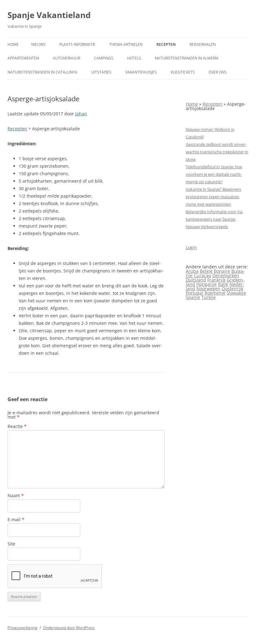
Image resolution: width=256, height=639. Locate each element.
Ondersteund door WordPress (69, 627)
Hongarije (206, 284)
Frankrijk (216, 280)
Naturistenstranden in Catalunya (42, 72)
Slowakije (236, 293)
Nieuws (38, 44)
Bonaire (222, 271)
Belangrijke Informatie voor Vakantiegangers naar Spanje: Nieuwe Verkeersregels (214, 219)
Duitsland (196, 280)
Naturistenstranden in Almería (187, 58)
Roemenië (214, 293)
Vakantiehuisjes (141, 72)
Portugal (194, 293)
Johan (81, 114)
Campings (103, 58)
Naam (15, 495)
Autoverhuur (66, 58)
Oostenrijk (232, 288)
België (206, 271)
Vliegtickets (182, 72)
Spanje (193, 297)
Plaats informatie (77, 44)
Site (11, 544)
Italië (223, 284)
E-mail (15, 519)
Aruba (192, 271)
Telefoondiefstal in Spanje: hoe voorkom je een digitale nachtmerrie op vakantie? (214, 174)
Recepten (166, 44)
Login (191, 247)
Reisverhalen (203, 44)
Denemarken (225, 275)
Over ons (218, 72)
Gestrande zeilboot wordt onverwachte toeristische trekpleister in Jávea (217, 152)
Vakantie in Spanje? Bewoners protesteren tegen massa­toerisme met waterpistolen (213, 196)
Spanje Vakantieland (49, 15)
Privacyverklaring (22, 627)
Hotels (134, 58)
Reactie (17, 426)
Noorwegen (208, 288)
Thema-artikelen (126, 44)
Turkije (208, 297)
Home (13, 44)
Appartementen (23, 58)
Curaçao (202, 275)
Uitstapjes (101, 72)
